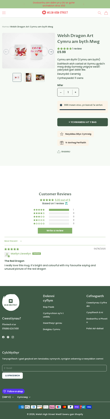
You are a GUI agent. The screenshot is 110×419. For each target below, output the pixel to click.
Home (5, 26)
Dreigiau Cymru (51, 329)
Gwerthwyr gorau (52, 323)
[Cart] (106, 13)
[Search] (99, 13)
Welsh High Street (45, 414)
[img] (11, 249)
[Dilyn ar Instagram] (13, 337)
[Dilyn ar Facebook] (3, 337)
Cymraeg (22, 397)
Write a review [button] (55, 230)
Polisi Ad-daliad (94, 328)
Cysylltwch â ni (94, 312)
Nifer (60, 85)
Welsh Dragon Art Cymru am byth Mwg (31, 26)
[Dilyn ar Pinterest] (8, 337)
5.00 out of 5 (62, 200)
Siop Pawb (48, 307)
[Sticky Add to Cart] (99, 412)
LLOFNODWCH (12, 375)
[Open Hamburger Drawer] (4, 12)
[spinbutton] (68, 92)
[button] (24, 4)
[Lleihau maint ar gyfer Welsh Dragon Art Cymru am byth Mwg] (60, 92)
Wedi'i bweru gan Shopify (69, 414)
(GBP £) (6, 397)
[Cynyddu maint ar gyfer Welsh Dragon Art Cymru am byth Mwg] (75, 92)
